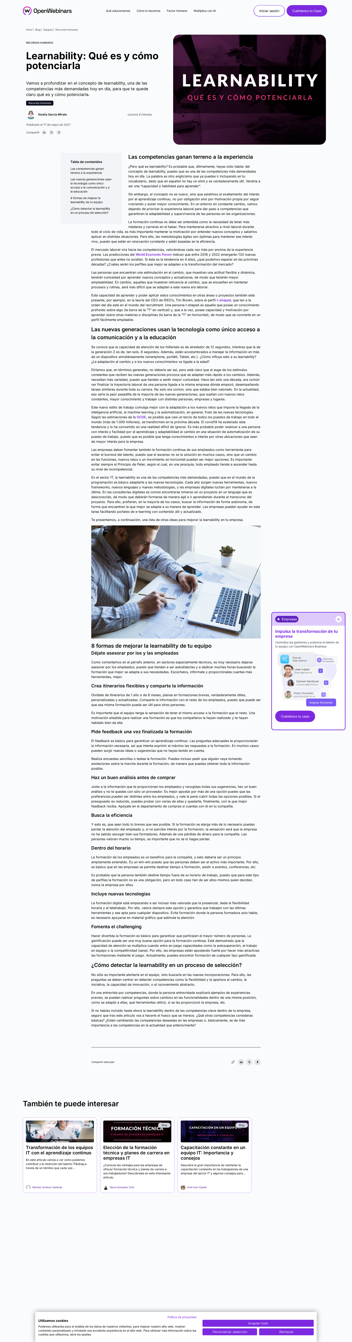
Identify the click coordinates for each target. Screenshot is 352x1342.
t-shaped (224, 300)
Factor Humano (177, 10)
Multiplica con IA (205, 10)
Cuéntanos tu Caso (306, 11)
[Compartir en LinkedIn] (44, 132)
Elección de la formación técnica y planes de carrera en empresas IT (136, 1153)
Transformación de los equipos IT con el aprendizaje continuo (59, 1150)
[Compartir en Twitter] (51, 132)
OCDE (141, 417)
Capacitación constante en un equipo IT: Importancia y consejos (213, 1153)
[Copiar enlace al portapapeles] (233, 1062)
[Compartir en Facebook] (58, 132)
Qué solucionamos (118, 10)
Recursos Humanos (66, 29)
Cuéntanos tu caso (295, 716)
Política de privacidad (181, 1317)
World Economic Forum (154, 254)
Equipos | (48, 29)
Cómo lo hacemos (148, 10)
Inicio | (30, 29)
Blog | (38, 29)
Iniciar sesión (269, 11)
